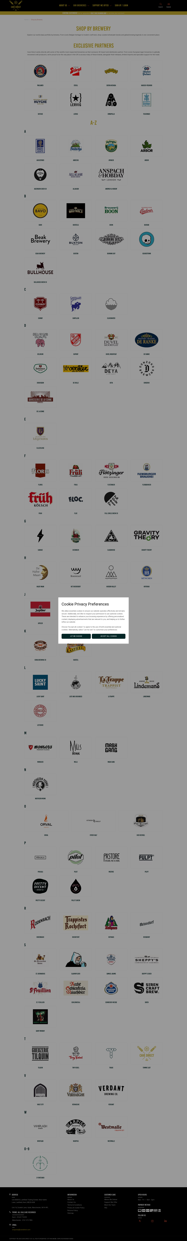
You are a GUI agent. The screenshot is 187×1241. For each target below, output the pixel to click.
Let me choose (76, 636)
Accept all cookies (109, 636)
